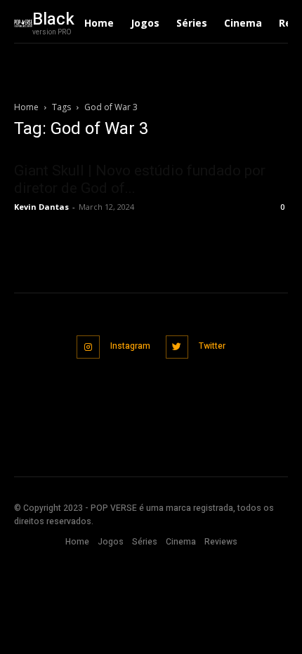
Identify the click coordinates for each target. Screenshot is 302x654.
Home (26, 107)
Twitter (212, 346)
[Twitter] (177, 347)
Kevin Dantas (41, 206)
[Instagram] (88, 347)
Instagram (130, 346)
